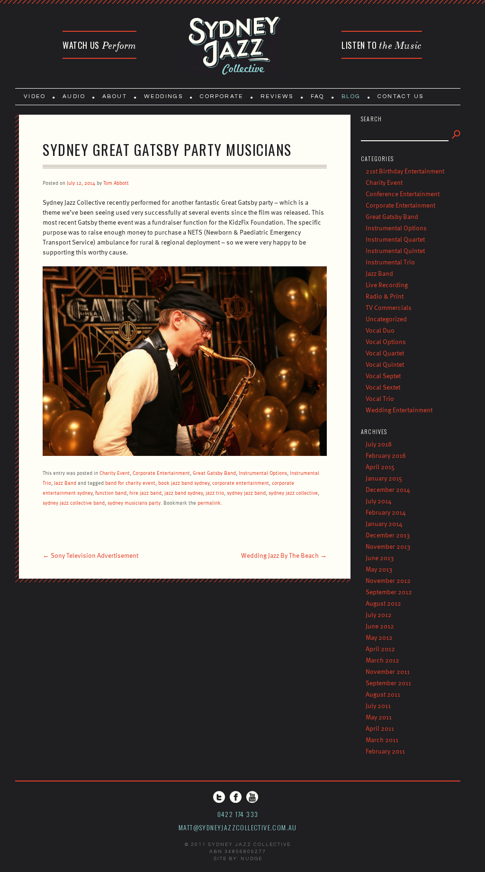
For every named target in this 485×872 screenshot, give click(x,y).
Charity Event (114, 473)
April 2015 (380, 467)
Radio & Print (385, 296)
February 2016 (386, 455)
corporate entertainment (240, 483)
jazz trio (215, 493)
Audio (74, 96)
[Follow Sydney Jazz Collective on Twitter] (219, 797)
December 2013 (388, 535)
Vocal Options (386, 341)
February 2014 (386, 512)
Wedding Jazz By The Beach (284, 555)
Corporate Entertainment (161, 473)
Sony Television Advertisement (90, 555)
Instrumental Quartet (395, 239)
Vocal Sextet (383, 387)
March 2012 (382, 660)
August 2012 (383, 603)
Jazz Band (65, 483)
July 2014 (379, 501)
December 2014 (388, 489)
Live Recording (387, 285)
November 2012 (388, 580)
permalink (209, 503)
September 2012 (389, 592)
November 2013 (388, 546)
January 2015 (384, 478)
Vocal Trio (380, 398)
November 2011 (388, 671)
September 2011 (388, 683)
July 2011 (378, 705)
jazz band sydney (183, 493)
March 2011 (382, 740)
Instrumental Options (263, 473)
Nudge (251, 858)
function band (110, 493)
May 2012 (379, 637)
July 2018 (379, 444)
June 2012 (380, 626)
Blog (351, 96)
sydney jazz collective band (74, 503)
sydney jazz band (246, 493)
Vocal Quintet (385, 364)
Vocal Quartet (385, 353)
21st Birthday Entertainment (405, 171)
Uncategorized (386, 319)
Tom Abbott (116, 183)
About (114, 96)
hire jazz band (145, 493)
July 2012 (379, 614)
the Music (381, 45)
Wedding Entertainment (399, 410)
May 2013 (379, 569)
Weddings (163, 96)
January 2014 (384, 523)
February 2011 (385, 751)
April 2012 (380, 649)
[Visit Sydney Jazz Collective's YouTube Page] (252, 797)
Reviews (277, 96)
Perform (99, 45)
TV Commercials (389, 307)
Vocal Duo (380, 330)
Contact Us (400, 96)
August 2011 (383, 694)
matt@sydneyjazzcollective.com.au (238, 827)
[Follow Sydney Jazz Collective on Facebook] (236, 797)
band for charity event (130, 483)
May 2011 (379, 717)
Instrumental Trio (390, 262)
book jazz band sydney (183, 483)
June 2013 (380, 558)
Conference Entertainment (403, 194)
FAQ (317, 96)
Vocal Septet (383, 376)
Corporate (221, 96)
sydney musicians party (134, 503)
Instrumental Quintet (395, 250)
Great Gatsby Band (214, 473)
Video (34, 96)
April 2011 (380, 728)
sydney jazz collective (293, 493)
